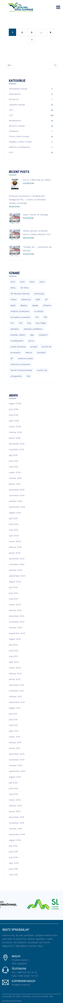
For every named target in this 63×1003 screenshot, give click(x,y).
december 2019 (16, 817)
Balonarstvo (15, 94)
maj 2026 (13, 415)
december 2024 (16, 489)
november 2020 (16, 759)
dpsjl (13, 305)
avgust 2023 (15, 581)
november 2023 (16, 564)
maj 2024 (13, 530)
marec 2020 (15, 800)
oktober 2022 (15, 627)
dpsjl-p (23, 305)
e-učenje (38, 311)
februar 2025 (15, 478)
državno (47, 305)
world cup (42, 370)
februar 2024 (15, 547)
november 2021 (16, 691)
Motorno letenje (17, 126)
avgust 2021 (15, 708)
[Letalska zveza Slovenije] (19, 6)
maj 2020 (13, 794)
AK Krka (24, 288)
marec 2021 (14, 736)
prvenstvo (16, 352)
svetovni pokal (25, 358)
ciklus (13, 299)
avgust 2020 (15, 777)
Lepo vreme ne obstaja (35, 214)
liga (32, 335)
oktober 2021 (15, 696)
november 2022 (16, 622)
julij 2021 (13, 714)
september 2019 (17, 834)
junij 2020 (13, 788)
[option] (30, 904)
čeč (28, 376)
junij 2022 (13, 650)
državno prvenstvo (20, 311)
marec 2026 (15, 426)
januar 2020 (15, 811)
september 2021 (17, 702)
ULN (11, 152)
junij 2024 (13, 524)
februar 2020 (15, 805)
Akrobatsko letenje (18, 88)
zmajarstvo (16, 376)
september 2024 (17, 507)
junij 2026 (13, 409)
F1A (37, 317)
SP (12, 358)
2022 (22, 282)
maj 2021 (13, 725)
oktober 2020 (15, 765)
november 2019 (16, 823)
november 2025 (16, 449)
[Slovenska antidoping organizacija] (30, 904)
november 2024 (16, 495)
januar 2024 (14, 553)
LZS (11, 115)
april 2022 (14, 662)
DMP (38, 299)
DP (46, 299)
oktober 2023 (15, 570)
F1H (20, 323)
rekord (28, 352)
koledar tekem (18, 335)
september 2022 (17, 633)
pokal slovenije (18, 346)
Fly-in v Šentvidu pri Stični (37, 180)
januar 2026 (15, 438)
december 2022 (16, 616)
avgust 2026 (15, 403)
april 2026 (14, 421)
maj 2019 (13, 857)
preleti (33, 346)
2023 (32, 282)
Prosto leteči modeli (19, 136)
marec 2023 (15, 604)
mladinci (43, 335)
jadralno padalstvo (33, 329)
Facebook (14, 99)
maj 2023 (13, 599)
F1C (12, 323)
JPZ (11, 110)
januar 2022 (14, 679)
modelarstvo (17, 341)
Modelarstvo (15, 120)
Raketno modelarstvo (19, 147)
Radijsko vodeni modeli (20, 142)
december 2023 (16, 558)
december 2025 (16, 444)
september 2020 (17, 771)
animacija (39, 293)
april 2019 (13, 863)
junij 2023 (13, 593)
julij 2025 (13, 455)
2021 (13, 282)
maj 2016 (13, 874)
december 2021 (16, 685)
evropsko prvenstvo (20, 317)
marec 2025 (15, 472)
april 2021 (13, 731)
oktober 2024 (15, 501)
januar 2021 (14, 748)
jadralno (15, 329)
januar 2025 (14, 484)
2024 (42, 282)
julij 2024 (13, 518)
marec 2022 (15, 668)
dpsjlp (35, 305)
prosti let (46, 346)
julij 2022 (13, 645)
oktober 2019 (15, 828)
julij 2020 (13, 782)
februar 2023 (15, 610)
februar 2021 (15, 742)
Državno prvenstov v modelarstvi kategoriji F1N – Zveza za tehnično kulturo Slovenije (27, 199)
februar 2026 (15, 432)
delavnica (26, 299)
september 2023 (17, 576)
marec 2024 (15, 541)
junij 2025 (13, 461)
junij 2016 (13, 869)
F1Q (29, 323)
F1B (45, 317)
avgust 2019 (15, 840)
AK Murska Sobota (20, 293)
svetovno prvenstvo (20, 364)
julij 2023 (13, 587)
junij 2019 (13, 851)
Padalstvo (14, 131)
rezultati (41, 352)
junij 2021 (13, 719)
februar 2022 (15, 673)
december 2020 (17, 754)
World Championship (21, 370)
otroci (31, 341)
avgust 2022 (15, 639)
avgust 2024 (15, 512)
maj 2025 (13, 466)
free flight (41, 323)
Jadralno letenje (17, 104)
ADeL (13, 288)
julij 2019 (13, 846)
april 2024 (14, 535)
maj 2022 (13, 656)
